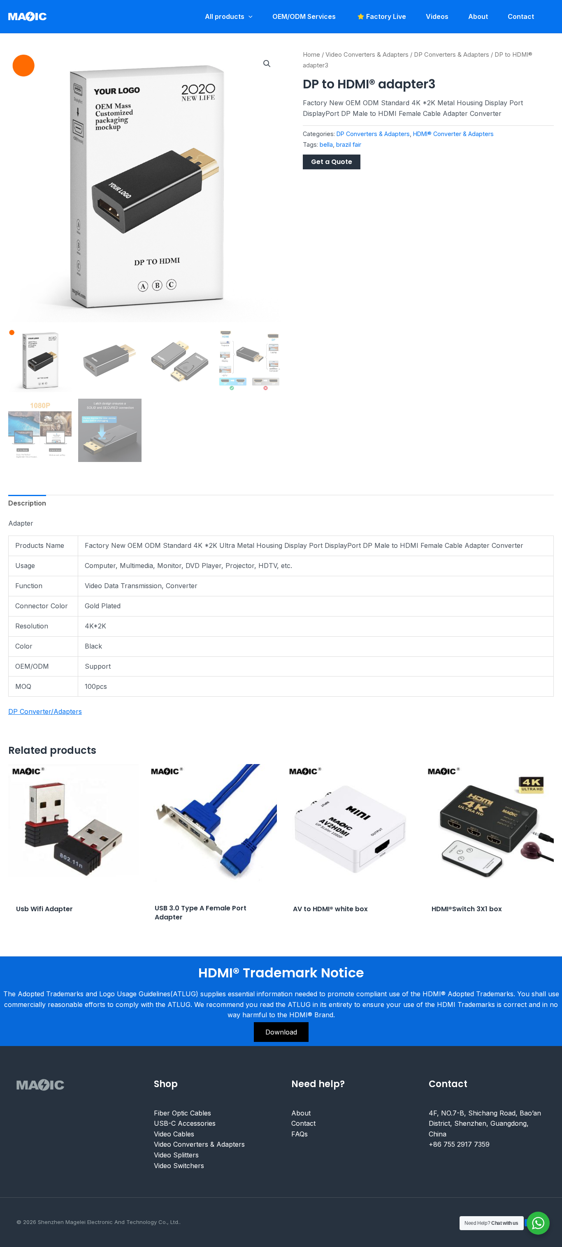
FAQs (299, 1134)
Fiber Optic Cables (182, 1113)
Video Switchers (179, 1166)
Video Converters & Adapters (367, 54)
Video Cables (174, 1134)
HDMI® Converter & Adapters (453, 133)
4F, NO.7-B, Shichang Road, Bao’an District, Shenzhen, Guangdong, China (485, 1123)
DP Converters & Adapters (451, 54)
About (301, 1113)
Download (281, 1032)
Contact (303, 1123)
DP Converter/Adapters (45, 711)
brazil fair (348, 144)
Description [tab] (27, 503)
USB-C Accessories (185, 1123)
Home (311, 54)
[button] (267, 63)
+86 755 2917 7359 (459, 1144)
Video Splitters (176, 1155)
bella (326, 144)
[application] (248, 16)
